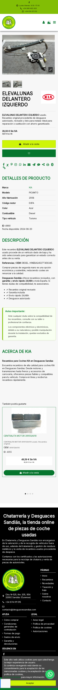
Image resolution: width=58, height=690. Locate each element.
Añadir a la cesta (31, 144)
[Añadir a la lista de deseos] (29, 153)
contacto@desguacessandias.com (19, 609)
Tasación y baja (47, 588)
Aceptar (30, 683)
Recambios (47, 579)
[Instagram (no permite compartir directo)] (15, 165)
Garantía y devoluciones (10, 642)
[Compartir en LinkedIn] (24, 165)
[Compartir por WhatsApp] (20, 165)
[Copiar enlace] (4, 168)
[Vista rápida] (53, 417)
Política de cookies (42, 627)
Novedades (48, 583)
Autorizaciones (40, 631)
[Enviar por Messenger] (38, 165)
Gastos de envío (12, 637)
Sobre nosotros (46, 595)
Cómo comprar (11, 620)
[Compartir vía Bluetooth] (52, 165)
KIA (30, 187)
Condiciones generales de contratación (10, 627)
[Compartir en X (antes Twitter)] (7, 165)
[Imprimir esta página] (47, 165)
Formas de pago (12, 633)
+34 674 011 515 (31, 11)
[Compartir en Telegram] (33, 165)
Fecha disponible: (10, 229)
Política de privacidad (43, 624)
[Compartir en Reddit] (43, 165)
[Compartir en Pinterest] (12, 165)
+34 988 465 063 (30, 8)
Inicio (44, 575)
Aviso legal (38, 620)
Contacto (46, 600)
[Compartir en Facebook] (3, 165)
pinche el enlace (12, 677)
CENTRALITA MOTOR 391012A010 (20, 436)
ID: (3, 225)
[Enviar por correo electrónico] (29, 165)
